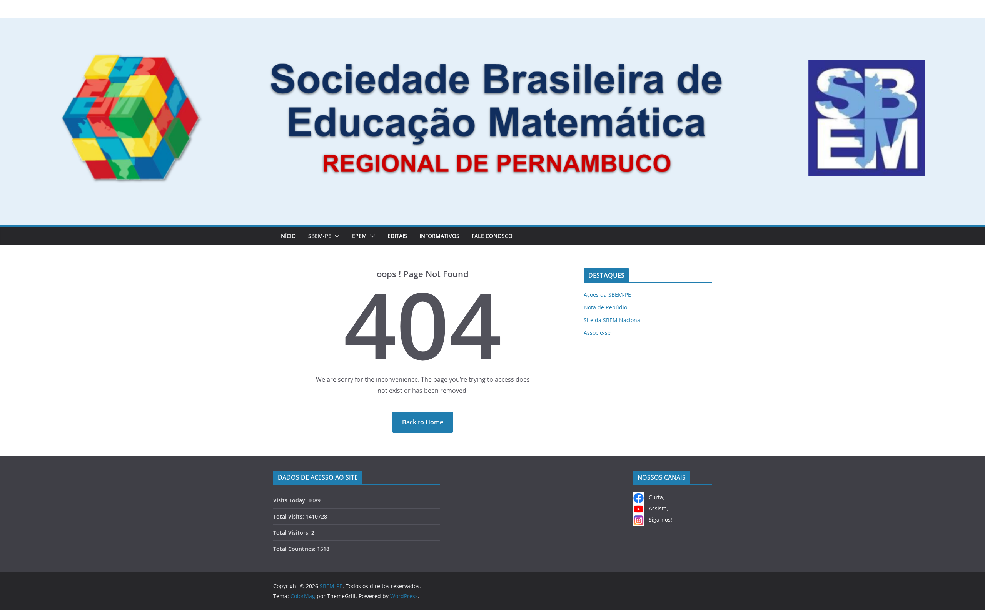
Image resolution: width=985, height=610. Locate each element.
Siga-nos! (658, 519)
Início (287, 235)
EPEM (359, 235)
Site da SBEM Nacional (613, 320)
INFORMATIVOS (439, 235)
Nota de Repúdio (605, 307)
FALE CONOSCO (492, 235)
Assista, (656, 508)
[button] (335, 236)
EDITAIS (397, 235)
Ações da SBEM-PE (607, 294)
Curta (653, 497)
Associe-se (597, 332)
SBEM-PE (319, 235)
